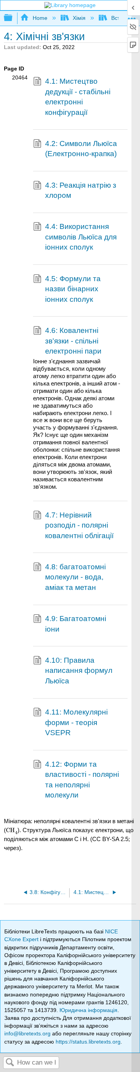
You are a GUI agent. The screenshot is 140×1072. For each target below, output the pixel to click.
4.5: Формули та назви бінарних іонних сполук (73, 289)
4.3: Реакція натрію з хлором (80, 190)
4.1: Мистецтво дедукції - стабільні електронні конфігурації (77, 96)
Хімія (79, 18)
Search (10, 1063)
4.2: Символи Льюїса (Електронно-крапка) (81, 148)
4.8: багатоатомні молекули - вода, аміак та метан (75, 577)
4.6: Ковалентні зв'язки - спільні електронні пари (73, 340)
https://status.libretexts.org (88, 1042)
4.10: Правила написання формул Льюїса (78, 670)
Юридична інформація (88, 1010)
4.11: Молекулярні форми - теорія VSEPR (76, 722)
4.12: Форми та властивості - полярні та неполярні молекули (82, 779)
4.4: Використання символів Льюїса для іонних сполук (81, 236)
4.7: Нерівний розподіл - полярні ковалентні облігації (79, 525)
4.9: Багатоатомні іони (75, 623)
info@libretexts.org (27, 1033)
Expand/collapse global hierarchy (13, 18)
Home (40, 18)
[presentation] (12, 830)
